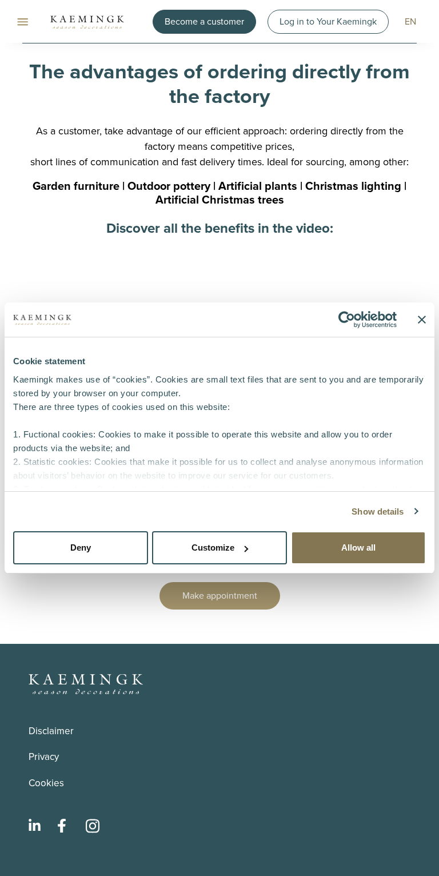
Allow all (358, 547)
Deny (80, 547)
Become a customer (204, 21)
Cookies (46, 783)
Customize (212, 547)
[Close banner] (422, 320)
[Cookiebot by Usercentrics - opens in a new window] (347, 319)
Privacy (44, 757)
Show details (378, 511)
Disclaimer (51, 731)
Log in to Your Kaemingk (328, 21)
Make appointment (219, 595)
